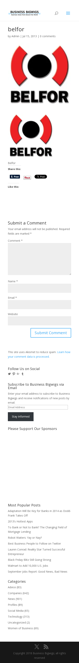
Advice (12, 587)
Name (13, 281)
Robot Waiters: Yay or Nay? (25, 537)
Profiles (12, 605)
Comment (15, 240)
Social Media (16, 610)
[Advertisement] (25, 446)
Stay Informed (21, 416)
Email (12, 297)
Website (13, 314)
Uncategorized (17, 622)
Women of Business (20, 628)
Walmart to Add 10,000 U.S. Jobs (28, 565)
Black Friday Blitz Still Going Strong (29, 560)
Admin (15, 36)
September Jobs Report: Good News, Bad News (37, 571)
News (11, 599)
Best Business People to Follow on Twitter (34, 543)
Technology (15, 616)
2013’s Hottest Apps (20, 521)
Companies (15, 593)
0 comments (48, 36)
